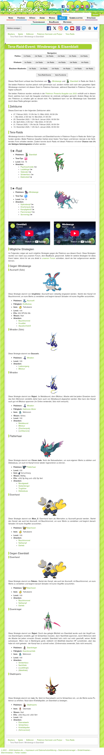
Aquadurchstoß (25, 325)
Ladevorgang (24, 366)
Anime (42, 17)
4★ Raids (61, 56)
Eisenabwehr (24, 722)
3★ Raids (49, 56)
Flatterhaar (31, 467)
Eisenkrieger (32, 647)
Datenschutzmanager (67, 750)
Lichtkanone (24, 431)
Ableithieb (23, 670)
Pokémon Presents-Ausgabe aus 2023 (61, 93)
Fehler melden (21, 752)
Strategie (91, 17)
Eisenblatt (74, 81)
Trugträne (22, 488)
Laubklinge (25, 169)
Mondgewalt (23, 483)
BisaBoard (54, 22)
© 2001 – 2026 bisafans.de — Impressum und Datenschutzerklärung (28, 750)
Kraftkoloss (27, 304)
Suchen (95, 14)
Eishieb (21, 545)
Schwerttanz (25, 174)
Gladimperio (32, 704)
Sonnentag (25, 214)
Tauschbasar (39, 22)
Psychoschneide (27, 167)
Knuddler (22, 323)
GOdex (32, 17)
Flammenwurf (26, 212)
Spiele (62, 17)
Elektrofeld (25, 177)
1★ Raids (27, 56)
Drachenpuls (26, 207)
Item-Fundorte (60, 75)
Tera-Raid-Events (44, 75)
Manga (52, 17)
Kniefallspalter (24, 727)
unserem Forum (48, 258)
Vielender (24, 172)
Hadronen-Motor (29, 409)
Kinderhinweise (84, 750)
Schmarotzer (24, 730)
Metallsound (23, 423)
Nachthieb (23, 665)
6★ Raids (84, 56)
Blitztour (22, 368)
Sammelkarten (76, 17)
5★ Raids (72, 56)
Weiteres (67, 22)
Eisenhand (31, 527)
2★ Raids (38, 56)
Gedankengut (24, 486)
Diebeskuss (23, 491)
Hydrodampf (25, 204)
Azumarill (30, 300)
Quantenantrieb (29, 651)
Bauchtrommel (24, 320)
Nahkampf (23, 543)
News (10, 17)
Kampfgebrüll (26, 209)
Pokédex (21, 17)
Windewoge (57, 81)
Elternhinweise (7, 752)
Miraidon (30, 357)
